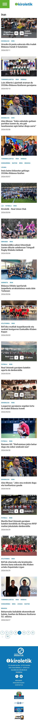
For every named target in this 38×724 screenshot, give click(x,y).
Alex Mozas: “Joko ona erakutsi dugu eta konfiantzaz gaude (18, 484)
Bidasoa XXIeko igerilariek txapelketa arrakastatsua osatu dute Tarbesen (18, 288)
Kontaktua (19, 672)
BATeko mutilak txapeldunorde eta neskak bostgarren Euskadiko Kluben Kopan (18, 329)
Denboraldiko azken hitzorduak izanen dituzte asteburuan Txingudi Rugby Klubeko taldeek (17, 247)
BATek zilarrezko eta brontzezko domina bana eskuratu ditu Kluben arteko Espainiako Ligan (17, 564)
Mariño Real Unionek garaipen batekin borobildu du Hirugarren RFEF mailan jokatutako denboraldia (19, 523)
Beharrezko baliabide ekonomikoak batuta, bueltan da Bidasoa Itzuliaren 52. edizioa (18, 614)
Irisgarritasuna (18, 683)
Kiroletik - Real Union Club (13, 209)
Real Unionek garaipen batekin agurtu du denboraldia (15, 368)
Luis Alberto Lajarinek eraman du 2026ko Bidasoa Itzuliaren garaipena (18, 83)
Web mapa (18, 680)
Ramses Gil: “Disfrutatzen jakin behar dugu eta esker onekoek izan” (19, 445)
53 (8, 636)
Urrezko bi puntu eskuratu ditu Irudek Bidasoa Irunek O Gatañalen (18, 45)
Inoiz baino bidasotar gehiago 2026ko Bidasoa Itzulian (15, 171)
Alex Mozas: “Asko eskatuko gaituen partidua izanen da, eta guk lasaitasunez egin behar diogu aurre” (18, 123)
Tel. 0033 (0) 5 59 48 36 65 (19, 670)
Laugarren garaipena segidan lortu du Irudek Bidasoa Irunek (17, 407)
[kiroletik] (24, 4)
